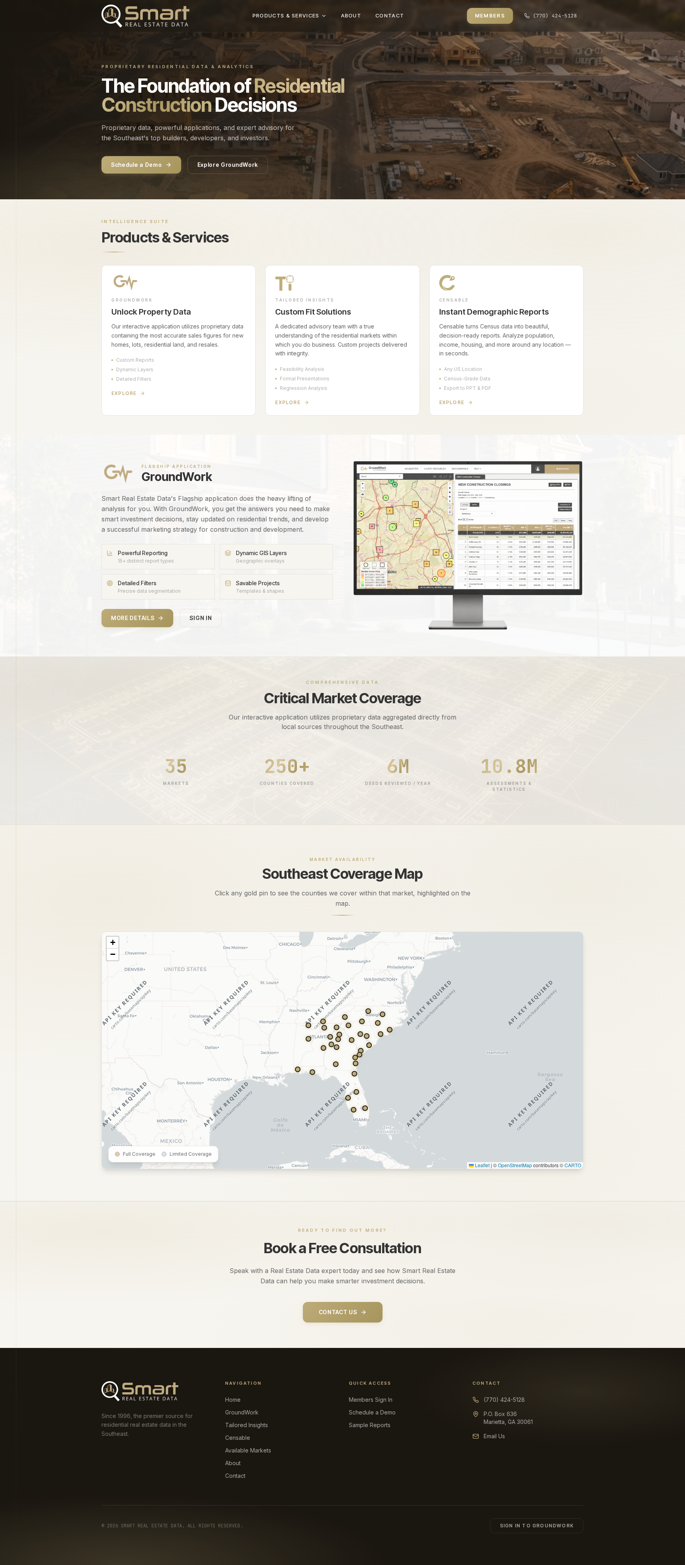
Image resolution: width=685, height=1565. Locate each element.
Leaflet (482, 1165)
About (233, 1463)
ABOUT (351, 15)
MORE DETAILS (132, 618)
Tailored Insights (246, 1425)
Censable (237, 1437)
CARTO (572, 1165)
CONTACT (389, 15)
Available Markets (248, 1450)
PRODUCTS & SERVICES (286, 15)
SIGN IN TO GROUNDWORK (537, 1526)
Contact (235, 1475)
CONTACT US (338, 1312)
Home (233, 1399)
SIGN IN (200, 618)
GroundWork (241, 1412)
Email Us (494, 1436)
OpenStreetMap (515, 1165)
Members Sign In (370, 1399)
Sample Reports (369, 1425)
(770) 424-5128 (555, 15)
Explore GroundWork (227, 164)
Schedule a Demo (136, 164)
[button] (330, 1037)
